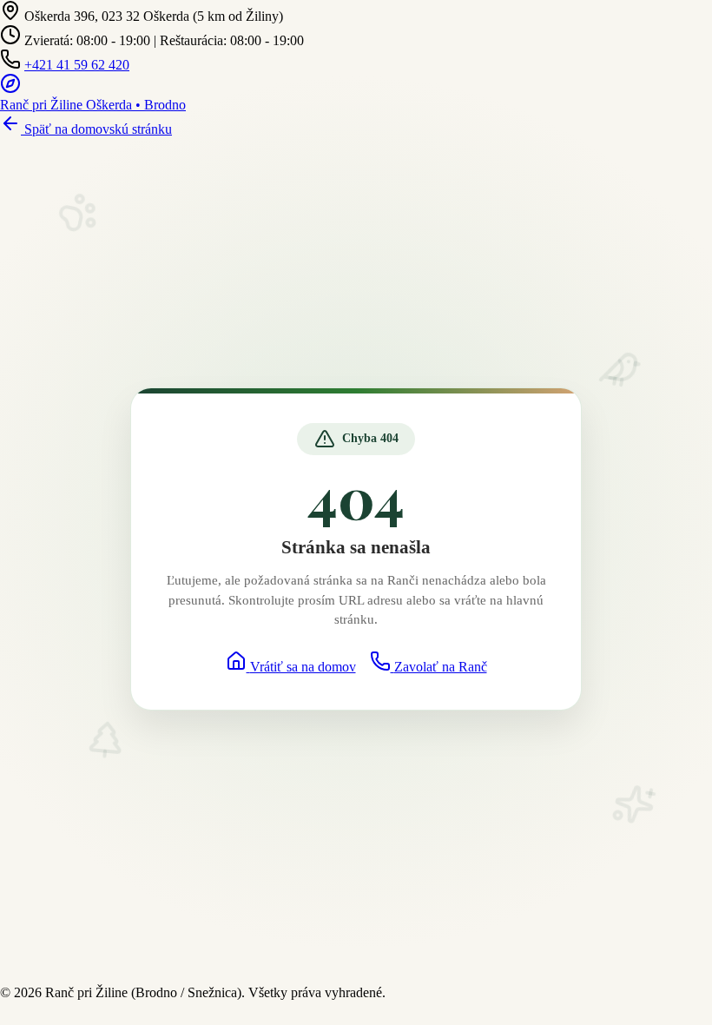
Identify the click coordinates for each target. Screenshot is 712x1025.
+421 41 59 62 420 (76, 64)
